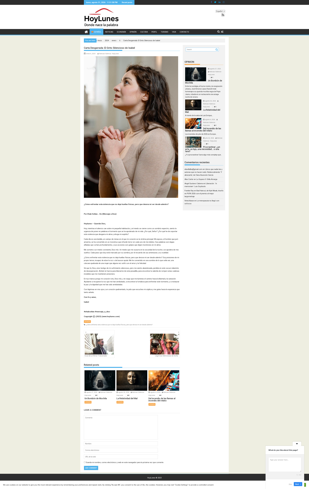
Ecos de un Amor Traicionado (96, 356)
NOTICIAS (109, 32)
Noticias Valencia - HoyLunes (109, 54)
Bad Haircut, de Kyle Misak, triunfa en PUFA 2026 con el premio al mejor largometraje (204, 194)
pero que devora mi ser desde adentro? (139, 325)
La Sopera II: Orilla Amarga (206, 179)
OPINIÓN (133, 32)
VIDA (174, 32)
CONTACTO (184, 32)
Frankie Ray (189, 191)
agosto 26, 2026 (123, 392)
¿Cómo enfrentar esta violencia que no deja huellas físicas (106, 325)
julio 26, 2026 (209, 138)
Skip (290, 484)
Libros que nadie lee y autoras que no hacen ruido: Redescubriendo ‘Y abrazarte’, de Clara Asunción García (203, 172)
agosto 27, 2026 (91, 392)
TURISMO (164, 32)
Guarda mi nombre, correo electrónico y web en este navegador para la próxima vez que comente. (125, 462)
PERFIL (154, 32)
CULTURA (144, 32)
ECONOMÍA (121, 32)
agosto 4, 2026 (155, 392)
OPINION (189, 61)
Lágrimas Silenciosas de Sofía (166, 356)
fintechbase (189, 201)
